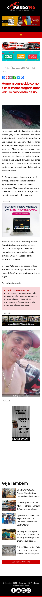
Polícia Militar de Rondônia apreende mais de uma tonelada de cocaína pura (28, 550)
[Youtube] (18, 590)
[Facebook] (13, 590)
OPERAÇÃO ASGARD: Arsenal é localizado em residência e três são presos (28, 493)
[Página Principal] (21, 6)
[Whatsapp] (28, 590)
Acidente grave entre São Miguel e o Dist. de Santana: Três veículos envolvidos (28, 505)
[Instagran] (23, 590)
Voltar (7, 68)
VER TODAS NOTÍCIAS (21, 562)
